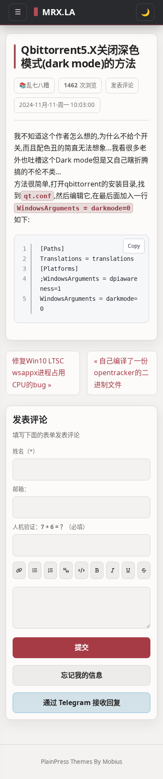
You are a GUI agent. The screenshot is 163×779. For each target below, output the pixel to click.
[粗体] (96, 570)
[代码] (81, 570)
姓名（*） (25, 451)
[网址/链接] (19, 570)
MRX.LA (58, 12)
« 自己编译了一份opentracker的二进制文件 (121, 373)
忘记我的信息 (82, 675)
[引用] (66, 570)
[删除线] (143, 570)
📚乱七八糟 (34, 85)
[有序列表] (50, 570)
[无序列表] (34, 570)
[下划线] (128, 570)
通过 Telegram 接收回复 (81, 702)
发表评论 (122, 85)
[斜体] (112, 570)
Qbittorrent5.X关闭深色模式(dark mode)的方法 (80, 56)
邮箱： (21, 489)
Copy (134, 246)
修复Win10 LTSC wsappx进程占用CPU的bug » (38, 373)
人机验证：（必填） (50, 527)
